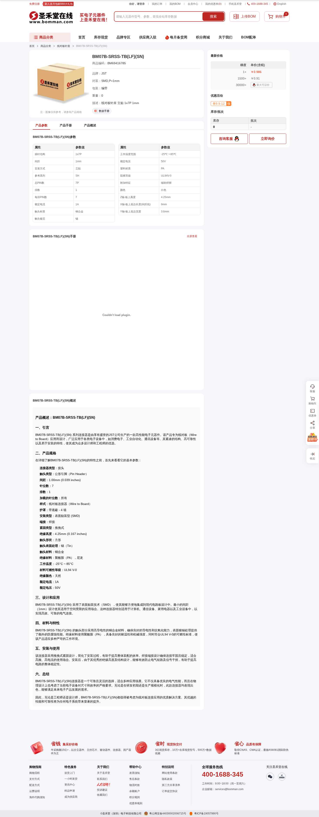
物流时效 (134, 785)
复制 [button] (129, 63)
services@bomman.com (229, 789)
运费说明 (34, 791)
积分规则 (134, 797)
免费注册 (34, 3)
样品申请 (69, 790)
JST (104, 73)
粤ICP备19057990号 (206, 813)
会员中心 (193, 3)
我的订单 (157, 3)
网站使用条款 (170, 772)
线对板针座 (63, 46)
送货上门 (69, 772)
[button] (221, 103)
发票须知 (134, 772)
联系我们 (102, 779)
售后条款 (134, 779)
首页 (32, 46)
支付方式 (34, 779)
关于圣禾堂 (103, 772)
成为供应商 (70, 796)
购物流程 (34, 772)
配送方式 (34, 785)
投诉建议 (102, 789)
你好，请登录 (137, 3)
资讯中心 (69, 784)
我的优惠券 (213, 3)
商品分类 (46, 46)
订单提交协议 (170, 791)
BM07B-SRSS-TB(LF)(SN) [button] (118, 56)
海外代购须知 (37, 797)
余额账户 (134, 791)
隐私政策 (167, 779)
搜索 (213, 16)
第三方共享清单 (171, 785)
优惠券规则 (135, 803)
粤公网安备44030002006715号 (167, 813)
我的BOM (175, 3)
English (281, 3)
